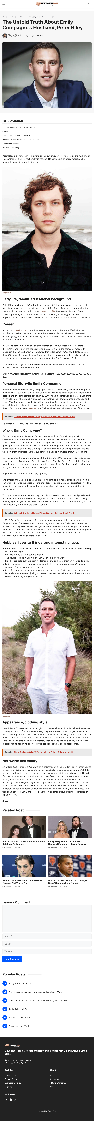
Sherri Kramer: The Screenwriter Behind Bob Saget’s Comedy (23, 842)
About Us (53, 1075)
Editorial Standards (57, 1083)
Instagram (32, 408)
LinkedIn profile (47, 311)
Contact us (54, 1079)
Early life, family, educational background (18, 127)
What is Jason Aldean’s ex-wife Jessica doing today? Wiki (35, 992)
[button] (89, 4)
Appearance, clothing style (13, 143)
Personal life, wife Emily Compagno (16, 135)
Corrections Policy (13, 1083)
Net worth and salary (10, 147)
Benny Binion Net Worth (20, 983)
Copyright (9, 1087)
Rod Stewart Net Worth (19, 1018)
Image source (7, 293)
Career (5, 131)
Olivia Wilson (6, 847)
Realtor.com (21, 330)
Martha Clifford (14, 35)
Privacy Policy (11, 1079)
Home (4, 17)
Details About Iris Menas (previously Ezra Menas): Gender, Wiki (38, 1000)
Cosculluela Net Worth (19, 1026)
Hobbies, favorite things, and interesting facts (20, 139)
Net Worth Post (50, 1111)
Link (33, 36)
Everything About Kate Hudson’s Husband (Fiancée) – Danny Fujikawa (67, 842)
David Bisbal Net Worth (19, 1009)
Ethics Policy (10, 1075)
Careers (52, 1087)
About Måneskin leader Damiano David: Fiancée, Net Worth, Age (23, 881)
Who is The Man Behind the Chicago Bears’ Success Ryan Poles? (67, 881)
